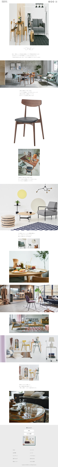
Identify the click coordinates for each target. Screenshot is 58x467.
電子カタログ (15, 458)
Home (14, 449)
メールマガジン (32, 455)
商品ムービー (15, 461)
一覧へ (29, 430)
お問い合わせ (32, 458)
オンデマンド (15, 455)
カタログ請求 (29, 433)
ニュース (31, 452)
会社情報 (14, 452)
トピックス (32, 449)
